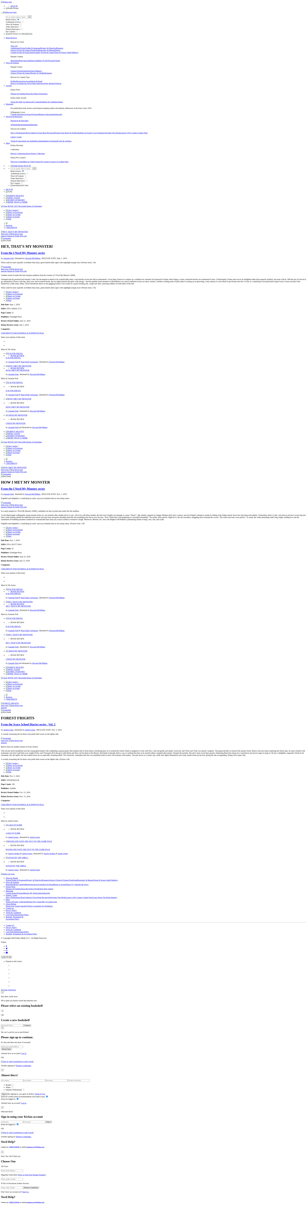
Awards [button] (9, 86)
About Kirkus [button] (11, 904)
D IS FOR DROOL (13, 358)
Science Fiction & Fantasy (20, 50)
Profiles (13, 81)
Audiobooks (15, 48)
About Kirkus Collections (35, 154)
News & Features (12, 24)
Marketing (34, 125)
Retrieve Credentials (31, 1188)
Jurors (45, 94)
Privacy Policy (11, 910)
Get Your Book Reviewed (45, 133)
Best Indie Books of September (30, 206)
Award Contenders (36, 102)
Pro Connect (11, 32)
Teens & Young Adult (62, 52)
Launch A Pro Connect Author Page (134, 133)
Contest (22, 906)
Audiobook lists (32, 61)
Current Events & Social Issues (22, 52)
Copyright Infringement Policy (17, 915)
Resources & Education (19, 121)
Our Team (15, 906)
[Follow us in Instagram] (6, 951)
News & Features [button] (12, 63)
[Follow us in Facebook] (6, 946)
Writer (8, 1087)
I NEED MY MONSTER (15, 423)
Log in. (24, 1053)
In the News (27, 83)
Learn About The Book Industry (105, 897)
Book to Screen (16, 83)
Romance (59, 48)
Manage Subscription (47, 114)
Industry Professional (14, 1090)
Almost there (6, 1049)
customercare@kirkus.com (35, 1147)
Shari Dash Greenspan (29, 362)
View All (14, 46)
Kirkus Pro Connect (34, 902)
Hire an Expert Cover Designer (92, 133)
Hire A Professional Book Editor (23, 133)
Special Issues (26, 114)
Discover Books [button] (12, 878)
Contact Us (10, 925)
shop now (5, 234)
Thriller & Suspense (32, 48)
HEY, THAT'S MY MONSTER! (18, 606)
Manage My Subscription (32, 893)
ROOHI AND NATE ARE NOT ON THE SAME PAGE (28, 849)
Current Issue (16, 114)
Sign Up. (25, 1192)
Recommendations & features (46, 141)
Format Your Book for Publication (68, 133)
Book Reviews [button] (11, 38)
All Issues (35, 114)
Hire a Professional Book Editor (18, 897)
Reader (9, 1085)
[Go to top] (6, 957)
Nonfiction (34, 50)
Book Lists (18, 885)
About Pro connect (42, 162)
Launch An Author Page (59, 162)
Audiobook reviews (13, 22)
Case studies (30, 141)
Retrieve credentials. (23, 1066)
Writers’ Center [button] (11, 895)
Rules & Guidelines (50, 102)
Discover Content (17, 162)
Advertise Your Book (112, 133)
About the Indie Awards (20, 102)
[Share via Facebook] (14, 212)
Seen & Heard (37, 81)
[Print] (8, 219)
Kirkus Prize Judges (45, 889)
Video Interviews (12, 27)
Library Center (16, 137)
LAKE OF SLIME (13, 833)
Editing (19, 125)
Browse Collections (18, 154)
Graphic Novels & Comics (44, 52)
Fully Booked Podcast (52, 83)
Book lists (22, 61)
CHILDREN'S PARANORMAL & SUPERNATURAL (22, 333)
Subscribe (58, 114)
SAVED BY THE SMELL (16, 866)
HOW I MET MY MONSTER (17, 370)
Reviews (9, 225)
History (58, 50)
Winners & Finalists (18, 94)
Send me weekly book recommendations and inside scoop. (23, 1097)
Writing (13, 125)
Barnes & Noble (13, 236)
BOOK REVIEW (17, 356)
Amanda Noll (8, 258)
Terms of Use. (39, 1094)
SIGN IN (14, 6)
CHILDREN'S (11, 228)
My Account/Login (49, 902)
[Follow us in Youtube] (7, 953)
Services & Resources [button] (14, 117)
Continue (27, 1025)
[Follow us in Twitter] (7, 948)
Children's (74, 52)
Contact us (10, 908)
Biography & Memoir (47, 50)
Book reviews (11, 20)
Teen (32, 71)
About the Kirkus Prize (34, 94)
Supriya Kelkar (14, 854)
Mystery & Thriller (37, 73)
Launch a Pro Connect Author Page (79, 897)
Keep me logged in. (8, 1099)
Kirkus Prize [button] (10, 887)
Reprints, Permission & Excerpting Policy (14, 918)
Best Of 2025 (43, 61)
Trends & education (18, 141)
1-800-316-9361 (14, 1147)
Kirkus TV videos (72, 885)
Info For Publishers (45, 906)
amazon (4, 236)
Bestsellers (15, 61)
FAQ (27, 906)
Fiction (22, 48)
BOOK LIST (13, 206)
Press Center (33, 906)
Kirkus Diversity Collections (16, 902)
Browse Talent (29, 162)
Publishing (26, 125)
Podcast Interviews (13, 29)
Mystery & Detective (48, 48)
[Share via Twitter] (13, 215)
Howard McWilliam (33, 258)
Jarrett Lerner (8, 730)
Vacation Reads (54, 61)
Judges (60, 102)
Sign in (4, 1094)
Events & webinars (64, 141)
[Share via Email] (13, 217)
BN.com (23, 236)
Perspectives (21, 81)
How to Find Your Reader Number (32, 1175)
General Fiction (16, 71)
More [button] (8, 143)
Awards (29, 81)
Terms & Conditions (13, 913)
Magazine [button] (9, 104)
